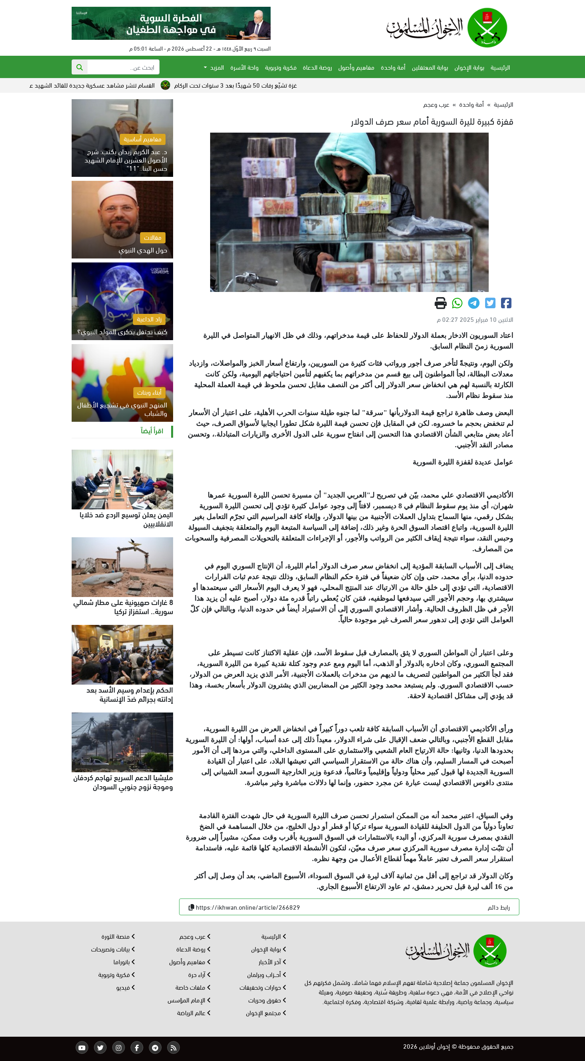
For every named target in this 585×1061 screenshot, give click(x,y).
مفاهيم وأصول (356, 66)
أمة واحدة (393, 66)
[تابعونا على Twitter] (100, 1047)
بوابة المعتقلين (430, 66)
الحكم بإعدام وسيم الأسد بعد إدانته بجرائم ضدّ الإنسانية (129, 693)
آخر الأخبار (271, 961)
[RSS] (173, 1047)
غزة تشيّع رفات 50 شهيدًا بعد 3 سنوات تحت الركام (283, 84)
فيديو (123, 986)
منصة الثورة (116, 935)
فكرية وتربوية (280, 66)
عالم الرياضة (192, 1012)
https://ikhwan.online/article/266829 (248, 906)
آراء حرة (197, 974)
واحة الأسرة (244, 66)
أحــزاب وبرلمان (265, 974)
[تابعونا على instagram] (118, 1047)
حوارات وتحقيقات (261, 986)
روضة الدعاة (317, 66)
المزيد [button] (216, 66)
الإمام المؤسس (187, 999)
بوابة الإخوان (469, 66)
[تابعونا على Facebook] (137, 1047)
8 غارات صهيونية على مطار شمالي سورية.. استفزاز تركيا (123, 606)
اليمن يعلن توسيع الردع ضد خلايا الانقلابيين (126, 518)
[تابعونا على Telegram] (155, 1047)
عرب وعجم (436, 103)
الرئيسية (500, 66)
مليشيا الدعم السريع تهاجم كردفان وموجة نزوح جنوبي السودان (123, 781)
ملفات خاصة (191, 986)
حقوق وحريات (265, 999)
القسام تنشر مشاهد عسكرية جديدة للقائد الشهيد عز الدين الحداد (123, 84)
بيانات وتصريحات (111, 948)
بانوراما (122, 961)
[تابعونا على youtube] (82, 1047)
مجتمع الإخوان (264, 1012)
